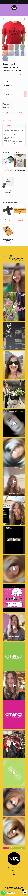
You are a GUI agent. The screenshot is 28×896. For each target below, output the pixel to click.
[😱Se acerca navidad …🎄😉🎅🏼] (14, 481)
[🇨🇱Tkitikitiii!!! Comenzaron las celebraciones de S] (14, 802)
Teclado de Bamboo (20, 219)
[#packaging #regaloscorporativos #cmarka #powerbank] (14, 627)
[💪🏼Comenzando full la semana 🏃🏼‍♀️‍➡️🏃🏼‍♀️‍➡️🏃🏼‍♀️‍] (14, 569)
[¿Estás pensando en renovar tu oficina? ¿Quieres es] (14, 423)
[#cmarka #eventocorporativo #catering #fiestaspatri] (14, 773)
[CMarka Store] (14, 7)
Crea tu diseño (18, 112)
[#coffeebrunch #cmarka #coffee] (14, 452)
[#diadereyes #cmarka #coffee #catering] (14, 394)
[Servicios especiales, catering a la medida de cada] (14, 306)
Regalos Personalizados (7, 113)
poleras (21, 113)
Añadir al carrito (25, 94)
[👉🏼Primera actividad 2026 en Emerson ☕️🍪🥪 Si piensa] (14, 277)
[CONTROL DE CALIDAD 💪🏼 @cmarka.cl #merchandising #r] (14, 540)
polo (4, 115)
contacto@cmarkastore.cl (14, 872)
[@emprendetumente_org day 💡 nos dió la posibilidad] (14, 510)
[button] (22, 23)
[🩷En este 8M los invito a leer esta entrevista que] (14, 336)
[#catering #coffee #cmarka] (14, 685)
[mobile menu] (26, 7)
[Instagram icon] (14, 3)
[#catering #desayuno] (14, 598)
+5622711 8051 (14, 1)
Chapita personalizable (8, 169)
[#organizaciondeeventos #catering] (14, 365)
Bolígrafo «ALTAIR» (8, 219)
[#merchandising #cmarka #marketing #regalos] (14, 656)
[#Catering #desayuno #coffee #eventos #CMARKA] (14, 831)
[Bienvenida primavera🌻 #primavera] (14, 714)
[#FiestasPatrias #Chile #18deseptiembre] (14, 744)
